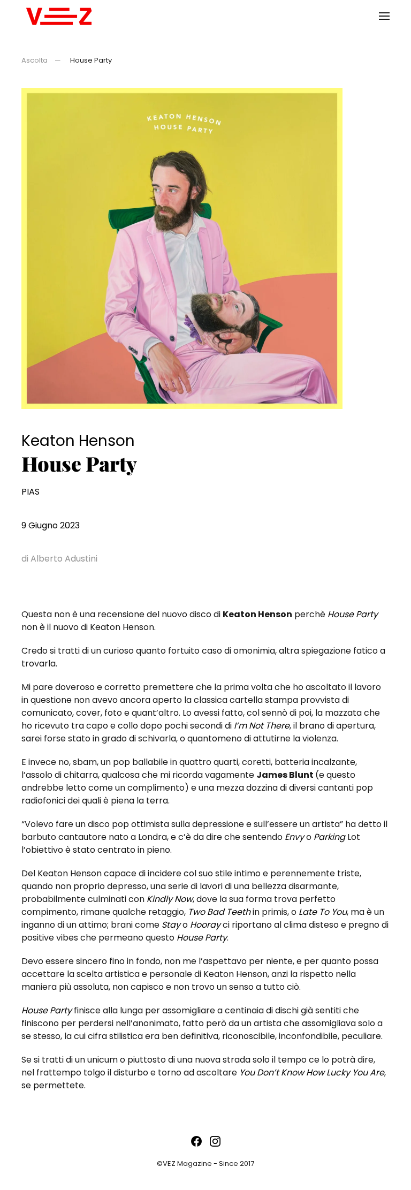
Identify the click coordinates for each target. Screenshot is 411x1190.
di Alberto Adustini (59, 558)
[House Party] (181, 247)
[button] (384, 16)
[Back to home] (58, 16)
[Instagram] (215, 1141)
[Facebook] (196, 1141)
